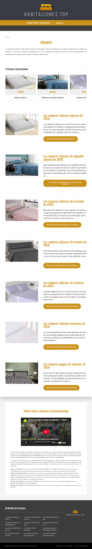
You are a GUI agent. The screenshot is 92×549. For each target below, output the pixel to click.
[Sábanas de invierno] (21, 291)
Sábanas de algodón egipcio (53, 97)
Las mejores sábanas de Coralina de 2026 (63, 203)
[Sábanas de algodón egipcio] (21, 165)
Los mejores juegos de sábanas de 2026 (64, 365)
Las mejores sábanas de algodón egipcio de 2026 (63, 157)
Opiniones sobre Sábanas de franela (62, 265)
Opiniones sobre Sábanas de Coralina (62, 225)
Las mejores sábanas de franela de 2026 (64, 243)
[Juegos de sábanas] (21, 373)
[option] (20, 87)
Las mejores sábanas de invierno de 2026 (63, 284)
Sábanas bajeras (20, 97)
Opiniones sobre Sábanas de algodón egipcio (65, 183)
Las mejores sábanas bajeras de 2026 (63, 117)
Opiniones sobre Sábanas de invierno (62, 306)
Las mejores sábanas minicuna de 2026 (64, 325)
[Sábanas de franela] (21, 251)
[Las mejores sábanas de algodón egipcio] (53, 82)
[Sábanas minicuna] (21, 332)
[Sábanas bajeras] (21, 124)
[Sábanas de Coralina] (21, 210)
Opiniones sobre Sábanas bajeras (60, 139)
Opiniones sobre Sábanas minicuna (61, 347)
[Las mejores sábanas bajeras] (20, 82)
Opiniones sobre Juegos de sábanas (61, 388)
